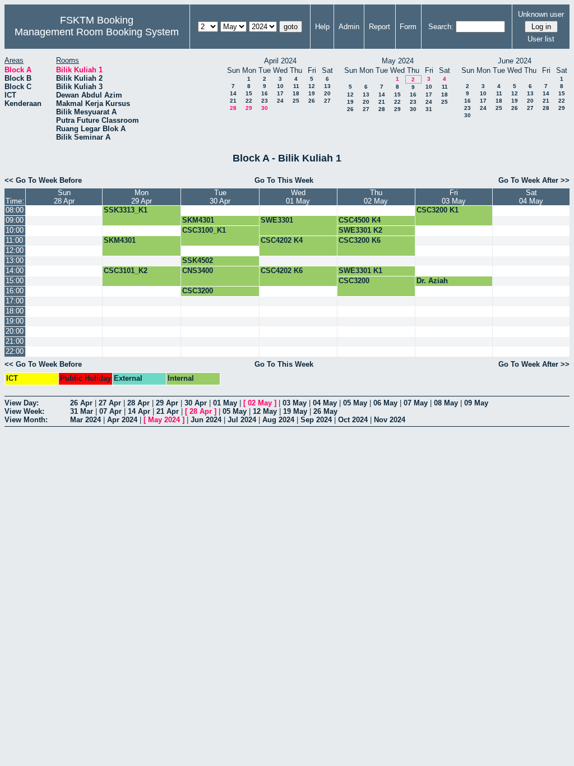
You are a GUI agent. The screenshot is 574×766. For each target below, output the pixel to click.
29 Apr (167, 403)
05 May (355, 403)
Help (322, 26)
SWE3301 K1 (360, 270)
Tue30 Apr (220, 196)
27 (327, 101)
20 (327, 93)
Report (379, 26)
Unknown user (541, 14)
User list (540, 39)
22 (249, 101)
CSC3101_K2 (125, 270)
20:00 (15, 331)
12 (311, 86)
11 (296, 86)
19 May (295, 411)
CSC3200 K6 (360, 240)
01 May (225, 403)
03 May (295, 403)
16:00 (15, 291)
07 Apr (110, 411)
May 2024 (164, 420)
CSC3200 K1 (437, 210)
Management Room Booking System (97, 32)
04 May (325, 403)
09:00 (15, 220)
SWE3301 (277, 220)
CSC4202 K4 (282, 240)
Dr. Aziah (432, 280)
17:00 (15, 301)
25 (296, 101)
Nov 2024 (389, 420)
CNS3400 (197, 270)
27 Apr (110, 403)
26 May (325, 411)
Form (408, 26)
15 (249, 93)
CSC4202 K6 (282, 270)
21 (233, 101)
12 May (265, 411)
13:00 (15, 260)
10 (280, 86)
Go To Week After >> (534, 180)
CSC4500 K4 (360, 220)
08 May (446, 403)
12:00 (15, 250)
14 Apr (139, 411)
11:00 (14, 240)
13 (327, 86)
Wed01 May (298, 196)
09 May (476, 403)
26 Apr (81, 403)
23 (264, 101)
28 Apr (138, 403)
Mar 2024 (85, 420)
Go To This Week (283, 180)
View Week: (24, 411)
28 (233, 108)
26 (311, 101)
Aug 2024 (278, 420)
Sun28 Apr (64, 196)
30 (264, 108)
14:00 (15, 270)
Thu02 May (376, 196)
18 (296, 93)
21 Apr (167, 411)
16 (264, 93)
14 (233, 93)
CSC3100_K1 (204, 230)
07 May (416, 403)
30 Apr (195, 403)
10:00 (15, 230)
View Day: (21, 403)
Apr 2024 (122, 420)
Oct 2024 (353, 420)
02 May (260, 403)
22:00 (15, 351)
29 (249, 108)
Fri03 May (454, 196)
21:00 (15, 341)
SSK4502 (197, 260)
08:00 (15, 210)
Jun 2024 (206, 420)
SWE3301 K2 (360, 230)
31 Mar (81, 411)
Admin (349, 26)
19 (311, 93)
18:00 (15, 311)
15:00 (15, 280)
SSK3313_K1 (125, 210)
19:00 (15, 321)
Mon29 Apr (141, 196)
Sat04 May (531, 196)
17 (280, 93)
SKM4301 (198, 220)
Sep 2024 (316, 420)
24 (280, 101)
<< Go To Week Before (43, 180)
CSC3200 (354, 280)
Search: (440, 26)
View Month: (26, 420)
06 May (385, 403)
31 (428, 109)
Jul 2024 (242, 420)
